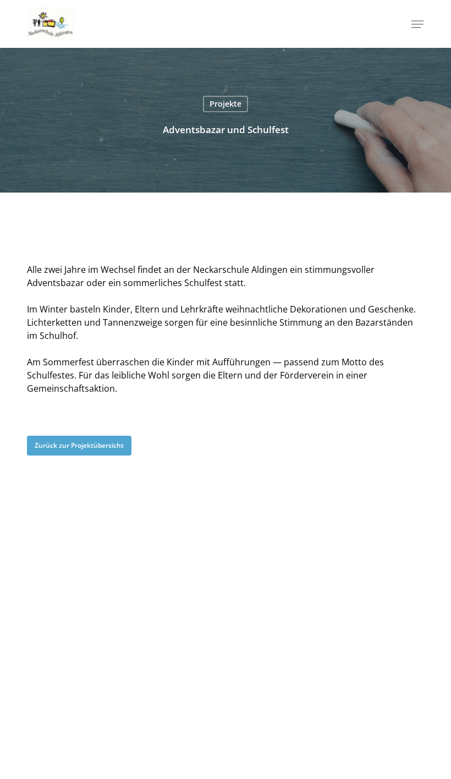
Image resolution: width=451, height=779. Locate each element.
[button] (417, 24)
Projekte (225, 103)
